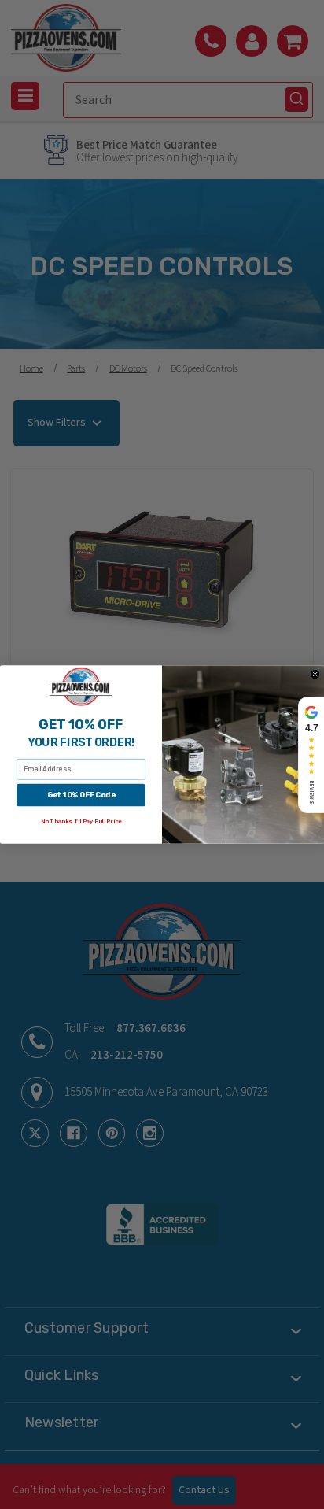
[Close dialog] (315, 674)
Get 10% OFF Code (81, 795)
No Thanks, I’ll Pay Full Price (81, 821)
